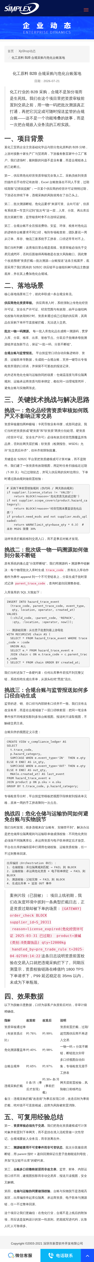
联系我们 (20, 1255)
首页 (11, 51)
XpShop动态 (27, 51)
